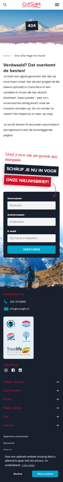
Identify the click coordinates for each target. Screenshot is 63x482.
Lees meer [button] (28, 465)
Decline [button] (18, 473)
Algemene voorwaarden (15, 436)
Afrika (7, 399)
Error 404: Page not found (30, 55)
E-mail (12, 231)
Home (6, 55)
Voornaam (15, 198)
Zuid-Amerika (11, 390)
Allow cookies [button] (45, 473)
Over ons (8, 425)
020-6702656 (18, 301)
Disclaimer (8, 443)
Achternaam (16, 214)
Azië (6, 416)
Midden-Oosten (12, 408)
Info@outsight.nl (19, 309)
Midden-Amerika (13, 382)
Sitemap (7, 449)
